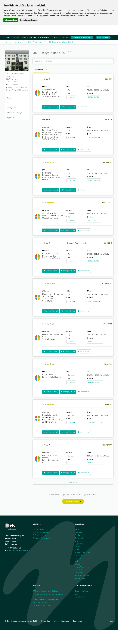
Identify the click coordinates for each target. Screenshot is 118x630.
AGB (56, 621)
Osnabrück (79, 573)
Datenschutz (46, 621)
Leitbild (78, 594)
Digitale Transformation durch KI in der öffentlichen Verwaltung (52, 297)
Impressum (65, 621)
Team (8, 103)
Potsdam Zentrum (82, 576)
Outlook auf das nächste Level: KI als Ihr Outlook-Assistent (52, 215)
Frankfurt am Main (82, 552)
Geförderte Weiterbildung (83, 37)
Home (9, 98)
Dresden (78, 541)
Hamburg (78, 555)
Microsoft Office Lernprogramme (46, 600)
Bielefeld (78, 532)
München (78, 570)
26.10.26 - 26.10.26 (94, 422)
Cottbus (78, 535)
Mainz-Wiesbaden (82, 567)
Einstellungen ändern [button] (28, 20)
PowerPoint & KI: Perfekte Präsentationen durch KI (51, 459)
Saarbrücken (80, 578)
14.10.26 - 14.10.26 (94, 341)
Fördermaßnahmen (40, 603)
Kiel (76, 561)
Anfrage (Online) (69, 107)
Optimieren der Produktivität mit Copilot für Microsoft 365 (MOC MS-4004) (51, 93)
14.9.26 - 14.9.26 (93, 220)
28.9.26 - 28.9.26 (93, 97)
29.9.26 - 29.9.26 (93, 137)
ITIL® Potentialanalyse (42, 605)
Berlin (77, 529)
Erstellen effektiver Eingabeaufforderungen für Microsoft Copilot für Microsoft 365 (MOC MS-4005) (52, 134)
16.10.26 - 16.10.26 (94, 382)
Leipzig (77, 564)
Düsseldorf (79, 544)
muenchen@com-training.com (17, 551)
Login (111, 621)
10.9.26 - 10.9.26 (93, 180)
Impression (10, 118)
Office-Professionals (12, 37)
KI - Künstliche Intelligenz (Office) (61, 42)
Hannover (17, 42)
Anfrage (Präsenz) (51, 107)
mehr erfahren (84, 107)
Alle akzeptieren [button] (11, 20)
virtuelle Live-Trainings (14, 113)
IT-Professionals (43, 37)
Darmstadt (79, 538)
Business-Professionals (60, 37)
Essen (77, 550)
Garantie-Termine (103, 37)
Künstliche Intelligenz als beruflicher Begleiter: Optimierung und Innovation (52, 418)
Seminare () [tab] (41, 70)
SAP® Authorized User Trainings (46, 591)
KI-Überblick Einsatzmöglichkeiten (51, 376)
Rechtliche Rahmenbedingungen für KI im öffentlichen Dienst (51, 176)
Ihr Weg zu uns (12, 108)
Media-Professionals (29, 37)
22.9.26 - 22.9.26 (93, 261)
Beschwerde (77, 621)
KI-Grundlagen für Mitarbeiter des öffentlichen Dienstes (51, 256)
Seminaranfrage (72, 501)
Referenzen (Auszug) (83, 591)
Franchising (79, 597)
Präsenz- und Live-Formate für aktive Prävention (48, 595)
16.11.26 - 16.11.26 (94, 463)
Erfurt (77, 547)
